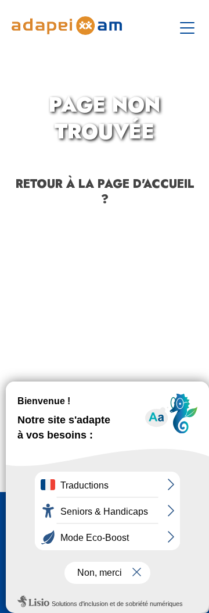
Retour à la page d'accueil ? (105, 192)
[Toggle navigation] (188, 25)
